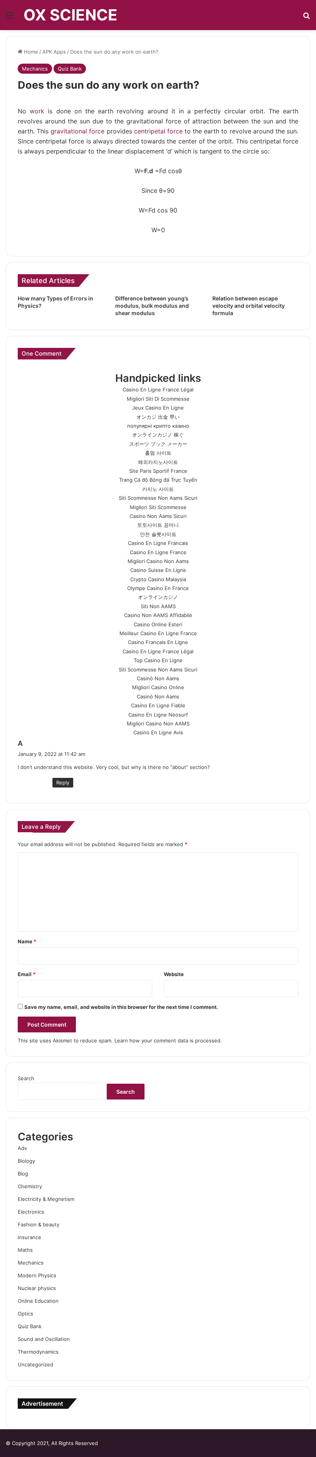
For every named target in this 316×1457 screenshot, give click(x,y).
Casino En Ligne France (158, 552)
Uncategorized (35, 1364)
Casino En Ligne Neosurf (158, 715)
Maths (25, 1250)
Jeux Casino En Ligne (158, 408)
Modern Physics (37, 1275)
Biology (26, 1161)
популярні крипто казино (158, 426)
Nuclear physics (37, 1288)
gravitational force (77, 131)
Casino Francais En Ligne (158, 642)
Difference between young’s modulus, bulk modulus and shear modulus (152, 305)
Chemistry (30, 1186)
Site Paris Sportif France (158, 471)
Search (26, 1078)
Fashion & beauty (38, 1224)
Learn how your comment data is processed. (168, 1040)
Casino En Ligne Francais (158, 543)
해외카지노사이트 (158, 462)
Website (174, 974)
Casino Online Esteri (158, 624)
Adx (22, 1148)
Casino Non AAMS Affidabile (158, 615)
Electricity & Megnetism (46, 1199)
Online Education (38, 1301)
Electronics (31, 1212)
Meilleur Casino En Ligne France (158, 633)
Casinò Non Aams (158, 678)
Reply (62, 782)
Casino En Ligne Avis (158, 732)
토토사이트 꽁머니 (158, 525)
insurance (29, 1237)
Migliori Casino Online (158, 687)
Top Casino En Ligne (158, 660)
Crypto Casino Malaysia (158, 579)
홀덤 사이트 (158, 453)
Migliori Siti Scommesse (158, 507)
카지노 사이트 (158, 489)
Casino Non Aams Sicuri (158, 516)
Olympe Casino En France (158, 588)
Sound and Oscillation (44, 1339)
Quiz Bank (70, 69)
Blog (23, 1173)
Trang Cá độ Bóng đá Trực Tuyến (158, 480)
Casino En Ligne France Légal (158, 389)
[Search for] (306, 18)
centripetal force (158, 131)
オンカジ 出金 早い (158, 417)
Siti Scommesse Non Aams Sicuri (158, 498)
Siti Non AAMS (158, 606)
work (37, 111)
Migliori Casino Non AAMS (158, 723)
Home (30, 52)
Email (26, 974)
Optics (25, 1313)
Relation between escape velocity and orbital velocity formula (248, 305)
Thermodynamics (38, 1352)
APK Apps (54, 52)
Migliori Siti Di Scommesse (158, 399)
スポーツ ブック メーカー (158, 444)
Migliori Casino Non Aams (158, 561)
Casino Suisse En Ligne (158, 570)
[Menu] (9, 18)
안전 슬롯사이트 (158, 534)
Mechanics (35, 69)
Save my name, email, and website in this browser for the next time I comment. (121, 1007)
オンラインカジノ (158, 597)
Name (27, 941)
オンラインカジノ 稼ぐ (158, 435)
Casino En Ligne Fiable (158, 705)
